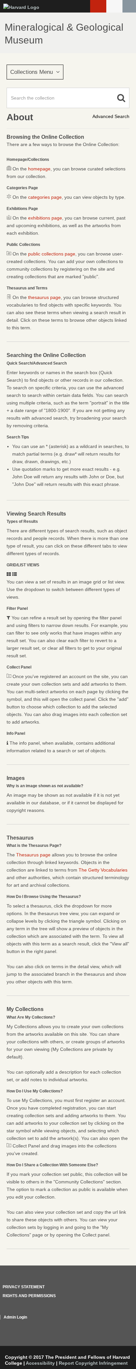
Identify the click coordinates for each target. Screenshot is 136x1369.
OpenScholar (117, 1325)
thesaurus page (44, 297)
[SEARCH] (129, 6)
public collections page (51, 253)
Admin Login (15, 1317)
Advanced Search (110, 116)
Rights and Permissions (29, 1296)
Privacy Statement (24, 1287)
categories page (45, 197)
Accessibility (40, 1363)
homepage (39, 168)
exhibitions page (45, 218)
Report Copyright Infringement (93, 1363)
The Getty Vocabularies (103, 870)
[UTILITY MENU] (114, 6)
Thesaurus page (33, 854)
